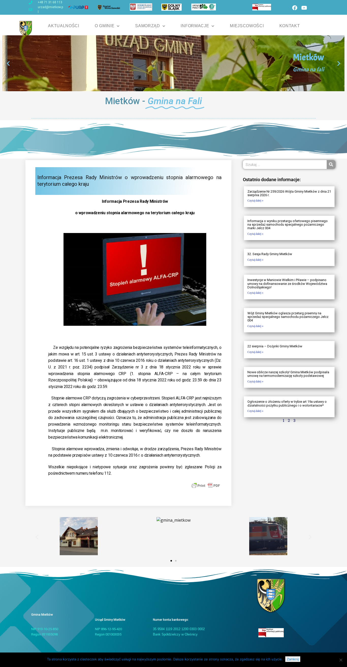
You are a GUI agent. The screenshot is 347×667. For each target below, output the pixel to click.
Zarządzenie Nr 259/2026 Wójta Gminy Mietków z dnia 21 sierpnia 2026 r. (289, 193)
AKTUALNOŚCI (63, 26)
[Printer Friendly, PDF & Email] (206, 485)
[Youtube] (304, 8)
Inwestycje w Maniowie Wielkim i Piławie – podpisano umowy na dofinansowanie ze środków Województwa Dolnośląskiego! (287, 283)
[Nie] (340, 659)
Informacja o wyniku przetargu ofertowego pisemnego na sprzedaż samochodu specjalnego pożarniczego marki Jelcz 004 (287, 224)
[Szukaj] (331, 164)
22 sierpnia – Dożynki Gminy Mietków (274, 346)
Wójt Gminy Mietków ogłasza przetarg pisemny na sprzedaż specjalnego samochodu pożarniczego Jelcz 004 (287, 316)
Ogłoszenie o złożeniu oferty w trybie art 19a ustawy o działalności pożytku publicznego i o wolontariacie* (287, 403)
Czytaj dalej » (255, 200)
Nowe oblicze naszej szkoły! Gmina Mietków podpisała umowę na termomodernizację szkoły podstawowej (288, 374)
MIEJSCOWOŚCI (247, 26)
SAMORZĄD (147, 26)
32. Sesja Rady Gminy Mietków (269, 254)
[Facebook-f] (295, 8)
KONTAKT (289, 26)
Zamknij (293, 659)
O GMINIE (105, 26)
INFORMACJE (195, 26)
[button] (8, 63)
